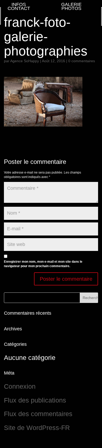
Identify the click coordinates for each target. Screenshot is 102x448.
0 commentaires (81, 61)
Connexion (20, 386)
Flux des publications (35, 400)
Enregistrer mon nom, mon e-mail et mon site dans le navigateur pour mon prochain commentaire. (43, 264)
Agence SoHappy (24, 61)
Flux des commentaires (38, 413)
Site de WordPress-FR (37, 427)
